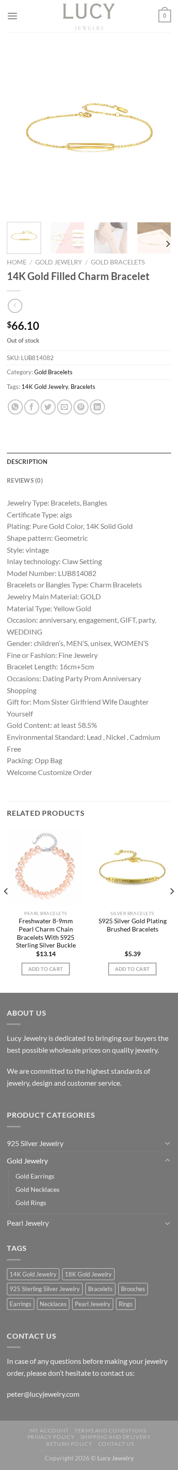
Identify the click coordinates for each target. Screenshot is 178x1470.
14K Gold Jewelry (44, 386)
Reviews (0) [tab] (25, 480)
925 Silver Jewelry (35, 1143)
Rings (126, 1304)
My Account (49, 1430)
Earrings (20, 1304)
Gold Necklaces (37, 1189)
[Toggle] (167, 1142)
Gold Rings (31, 1202)
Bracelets (83, 386)
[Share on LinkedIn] (97, 407)
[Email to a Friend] (64, 407)
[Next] (156, 132)
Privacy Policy (51, 1436)
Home (16, 262)
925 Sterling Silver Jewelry (45, 1288)
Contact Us (116, 1443)
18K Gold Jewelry (88, 1274)
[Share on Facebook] (31, 407)
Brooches (133, 1288)
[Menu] (12, 16)
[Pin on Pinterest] (81, 407)
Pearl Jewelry (28, 1222)
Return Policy (69, 1443)
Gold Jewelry (58, 262)
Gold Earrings (35, 1176)
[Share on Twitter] (48, 407)
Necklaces (53, 1304)
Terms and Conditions (110, 1430)
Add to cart (45, 969)
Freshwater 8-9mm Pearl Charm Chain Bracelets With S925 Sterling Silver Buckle (46, 933)
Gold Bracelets (118, 262)
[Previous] (21, 132)
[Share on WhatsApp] (15, 407)
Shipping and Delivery (115, 1436)
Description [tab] (27, 461)
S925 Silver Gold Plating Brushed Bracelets (133, 925)
